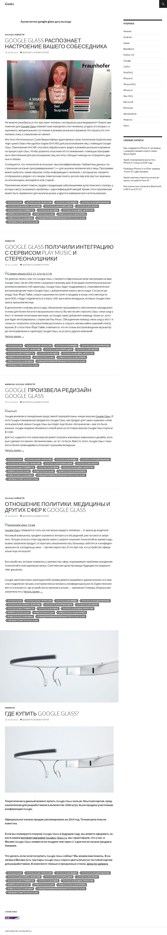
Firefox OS (128, 54)
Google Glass (28, 126)
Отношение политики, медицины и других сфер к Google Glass (57, 507)
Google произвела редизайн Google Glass (48, 393)
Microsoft (128, 102)
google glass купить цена (58, 206)
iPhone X (128, 90)
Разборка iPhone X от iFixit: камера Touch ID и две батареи (141, 170)
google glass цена (48, 210)
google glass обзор (87, 206)
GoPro (126, 66)
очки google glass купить (72, 214)
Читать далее (14, 336)
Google (9, 34)
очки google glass (44, 214)
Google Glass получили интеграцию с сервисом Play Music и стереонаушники (59, 252)
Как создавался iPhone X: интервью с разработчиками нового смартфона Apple (142, 151)
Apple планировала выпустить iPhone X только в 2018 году (139, 161)
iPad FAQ (128, 72)
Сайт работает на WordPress (18, 931)
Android (10, 384)
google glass (15, 202)
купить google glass (19, 214)
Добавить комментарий (36, 52)
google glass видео (66, 202)
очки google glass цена (20, 218)
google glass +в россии (39, 202)
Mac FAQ (128, 96)
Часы (126, 125)
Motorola (128, 107)
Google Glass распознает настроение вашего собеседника (56, 43)
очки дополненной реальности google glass (61, 218)
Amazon (127, 31)
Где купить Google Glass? (42, 713)
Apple (126, 43)
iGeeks (9, 4)
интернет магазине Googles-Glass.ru (44, 837)
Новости (19, 34)
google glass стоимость (21, 210)
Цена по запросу (97, 863)
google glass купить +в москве (24, 206)
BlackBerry (128, 48)
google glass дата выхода (96, 202)
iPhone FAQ (129, 84)
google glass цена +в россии (78, 210)
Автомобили (130, 113)
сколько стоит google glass (23, 222)
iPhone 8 (127, 78)
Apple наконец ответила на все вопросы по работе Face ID (141, 179)
